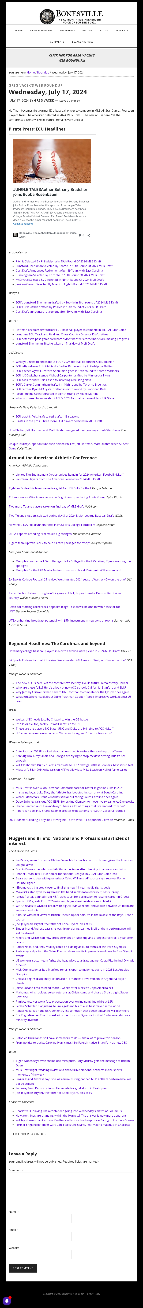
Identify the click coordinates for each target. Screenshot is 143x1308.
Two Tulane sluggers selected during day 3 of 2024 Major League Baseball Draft (61, 516)
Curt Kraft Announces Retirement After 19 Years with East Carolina (59, 270)
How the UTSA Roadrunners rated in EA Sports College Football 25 (52, 525)
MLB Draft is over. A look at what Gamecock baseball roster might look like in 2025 (69, 788)
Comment (16, 1170)
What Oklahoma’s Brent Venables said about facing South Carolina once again (67, 797)
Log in (81, 1293)
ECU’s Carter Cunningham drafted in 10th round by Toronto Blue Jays (61, 384)
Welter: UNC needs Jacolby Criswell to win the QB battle (52, 719)
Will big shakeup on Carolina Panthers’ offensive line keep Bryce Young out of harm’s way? (75, 1120)
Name (14, 1212)
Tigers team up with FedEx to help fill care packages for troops (50, 543)
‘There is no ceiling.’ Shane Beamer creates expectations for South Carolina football (70, 811)
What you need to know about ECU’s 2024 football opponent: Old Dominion (65, 362)
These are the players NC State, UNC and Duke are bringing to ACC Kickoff (64, 728)
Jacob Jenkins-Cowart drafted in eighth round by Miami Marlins (57, 394)
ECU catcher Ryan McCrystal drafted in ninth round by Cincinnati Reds (61, 389)
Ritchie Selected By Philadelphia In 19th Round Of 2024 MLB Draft (58, 261)
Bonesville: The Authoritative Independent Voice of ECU (72, 17)
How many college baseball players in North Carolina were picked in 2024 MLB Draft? (64, 651)
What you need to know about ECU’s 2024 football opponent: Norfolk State (65, 398)
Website (14, 1248)
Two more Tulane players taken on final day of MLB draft (46, 506)
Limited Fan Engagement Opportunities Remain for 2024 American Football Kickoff (69, 474)
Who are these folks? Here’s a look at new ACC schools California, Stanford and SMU (71, 687)
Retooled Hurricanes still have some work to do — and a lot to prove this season (68, 1038)
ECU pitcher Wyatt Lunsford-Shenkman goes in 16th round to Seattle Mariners (67, 371)
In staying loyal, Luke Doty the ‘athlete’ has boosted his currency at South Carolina (69, 792)
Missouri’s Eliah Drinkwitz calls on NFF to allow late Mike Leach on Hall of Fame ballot (71, 770)
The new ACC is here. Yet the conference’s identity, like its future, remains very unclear (72, 683)
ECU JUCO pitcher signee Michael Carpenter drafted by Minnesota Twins (63, 375)
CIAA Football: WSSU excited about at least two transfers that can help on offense (69, 751)
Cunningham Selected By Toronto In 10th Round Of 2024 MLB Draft (60, 275)
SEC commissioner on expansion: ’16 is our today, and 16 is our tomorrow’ (64, 733)
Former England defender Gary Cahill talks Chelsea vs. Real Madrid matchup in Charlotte (73, 1125)
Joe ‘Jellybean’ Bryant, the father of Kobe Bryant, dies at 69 (54, 1093)
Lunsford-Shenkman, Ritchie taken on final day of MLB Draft (55, 343)
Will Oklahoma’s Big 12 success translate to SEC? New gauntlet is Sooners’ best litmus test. (75, 765)
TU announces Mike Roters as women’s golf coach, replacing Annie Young (57, 497)
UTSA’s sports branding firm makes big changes (40, 534)
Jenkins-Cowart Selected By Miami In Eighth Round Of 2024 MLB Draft (61, 284)
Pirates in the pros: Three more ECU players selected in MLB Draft (59, 421)
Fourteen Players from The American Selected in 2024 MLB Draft (58, 479)
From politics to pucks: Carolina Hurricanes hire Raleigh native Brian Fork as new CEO (71, 1043)
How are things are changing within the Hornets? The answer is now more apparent (71, 1115)
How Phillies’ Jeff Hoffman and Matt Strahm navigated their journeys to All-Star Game (64, 430)
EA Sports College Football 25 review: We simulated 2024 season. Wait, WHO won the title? (67, 579)
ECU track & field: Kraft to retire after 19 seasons (47, 416)
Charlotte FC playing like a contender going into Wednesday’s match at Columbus (69, 1111)
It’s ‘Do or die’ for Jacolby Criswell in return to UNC (48, 724)
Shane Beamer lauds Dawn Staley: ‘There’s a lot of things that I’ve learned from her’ (70, 806)
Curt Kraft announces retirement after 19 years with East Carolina (59, 311)
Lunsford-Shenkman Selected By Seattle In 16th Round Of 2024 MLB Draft (64, 266)
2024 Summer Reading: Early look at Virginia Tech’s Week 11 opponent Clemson (61, 820)
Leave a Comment (69, 100)
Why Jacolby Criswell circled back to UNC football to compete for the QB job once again (72, 692)
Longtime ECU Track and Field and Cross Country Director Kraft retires (62, 334)
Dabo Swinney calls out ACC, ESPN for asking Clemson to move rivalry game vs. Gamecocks (75, 801)
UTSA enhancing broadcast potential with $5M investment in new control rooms (61, 620)
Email (13, 1230)
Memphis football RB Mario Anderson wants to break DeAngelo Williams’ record (68, 570)
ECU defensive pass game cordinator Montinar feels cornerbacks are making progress (72, 339)
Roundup (38, 1134)
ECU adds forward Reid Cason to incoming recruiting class (53, 380)
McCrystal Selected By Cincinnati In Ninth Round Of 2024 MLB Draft (60, 280)
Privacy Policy (93, 1293)
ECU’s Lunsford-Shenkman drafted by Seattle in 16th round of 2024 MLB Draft (67, 302)
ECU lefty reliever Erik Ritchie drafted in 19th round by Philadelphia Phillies (64, 366)
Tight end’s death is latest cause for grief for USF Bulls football (50, 488)
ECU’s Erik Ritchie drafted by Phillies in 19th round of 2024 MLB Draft (61, 307)
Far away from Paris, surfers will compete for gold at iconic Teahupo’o (61, 1088)
